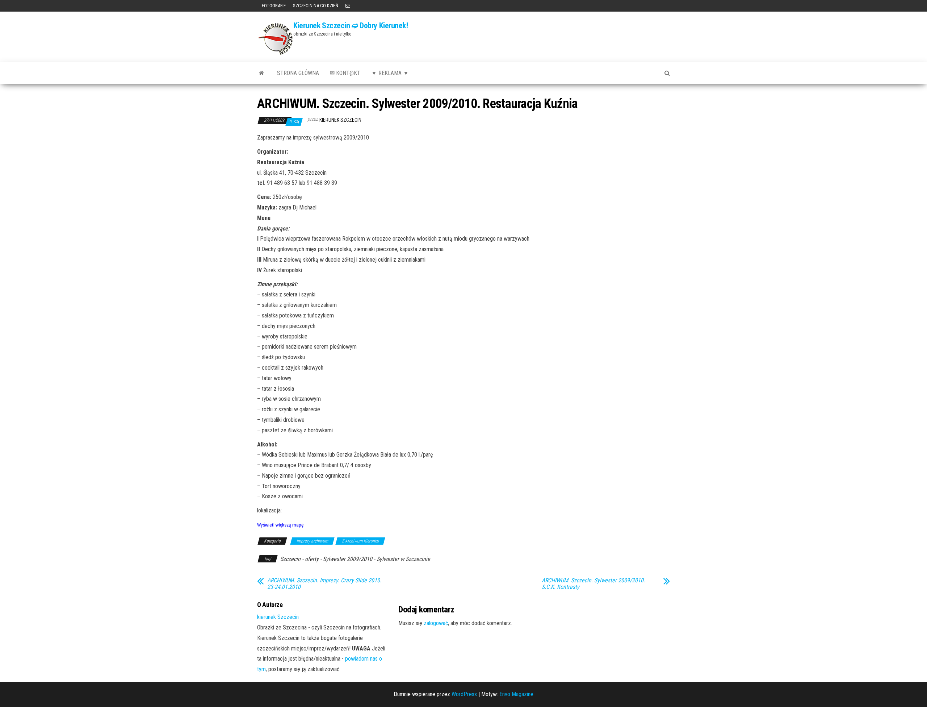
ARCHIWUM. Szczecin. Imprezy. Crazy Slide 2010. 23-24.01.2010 (324, 583)
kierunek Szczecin (340, 120)
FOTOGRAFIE (273, 5)
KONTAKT (348, 6)
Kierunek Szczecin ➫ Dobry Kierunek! (350, 25)
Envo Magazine (516, 694)
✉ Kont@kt (345, 73)
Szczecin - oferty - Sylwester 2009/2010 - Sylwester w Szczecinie (355, 559)
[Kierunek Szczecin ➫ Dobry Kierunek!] (262, 73)
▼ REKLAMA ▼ (390, 73)
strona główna (298, 73)
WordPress (464, 694)
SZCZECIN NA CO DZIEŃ (315, 5)
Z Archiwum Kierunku (360, 541)
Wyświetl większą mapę (280, 525)
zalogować (436, 623)
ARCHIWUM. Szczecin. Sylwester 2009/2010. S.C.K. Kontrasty (593, 583)
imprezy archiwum (312, 541)
